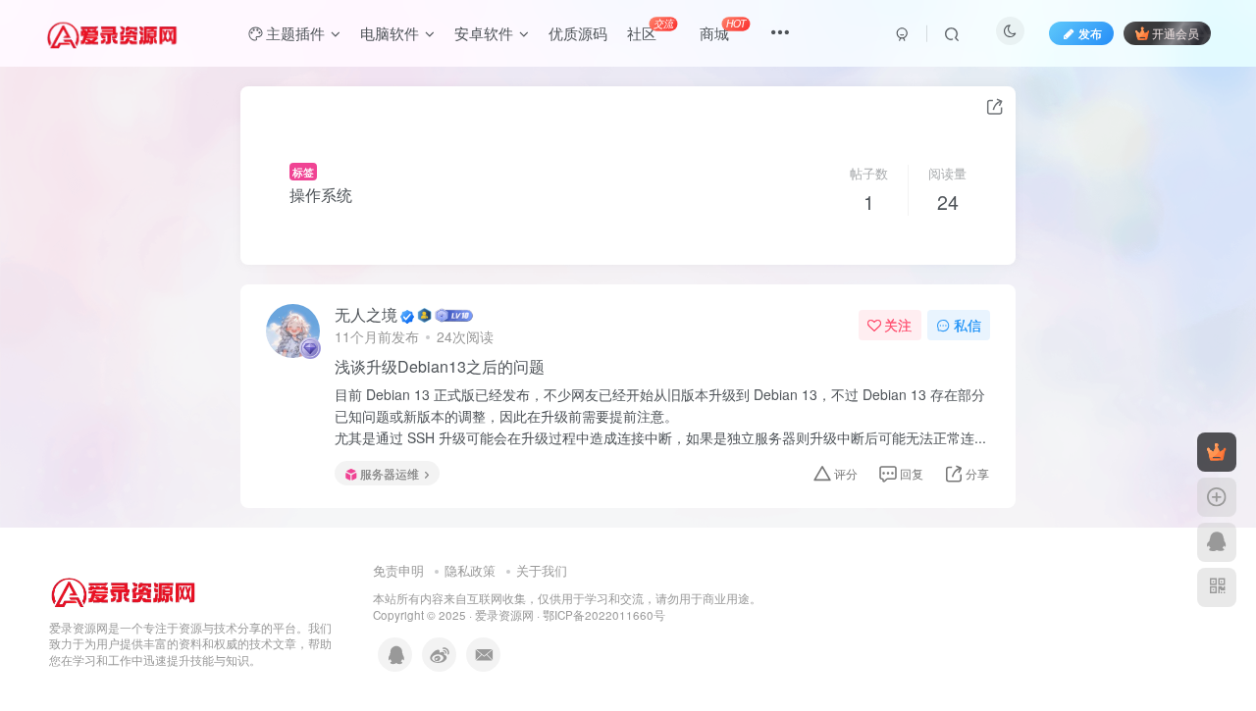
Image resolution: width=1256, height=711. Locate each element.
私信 (967, 324)
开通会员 (1175, 33)
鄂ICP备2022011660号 (604, 615)
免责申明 (398, 570)
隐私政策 (470, 570)
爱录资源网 (504, 615)
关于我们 (541, 570)
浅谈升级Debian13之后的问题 (440, 367)
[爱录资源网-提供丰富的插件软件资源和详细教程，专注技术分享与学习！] (123, 588)
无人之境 (366, 315)
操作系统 (320, 194)
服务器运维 (389, 473)
